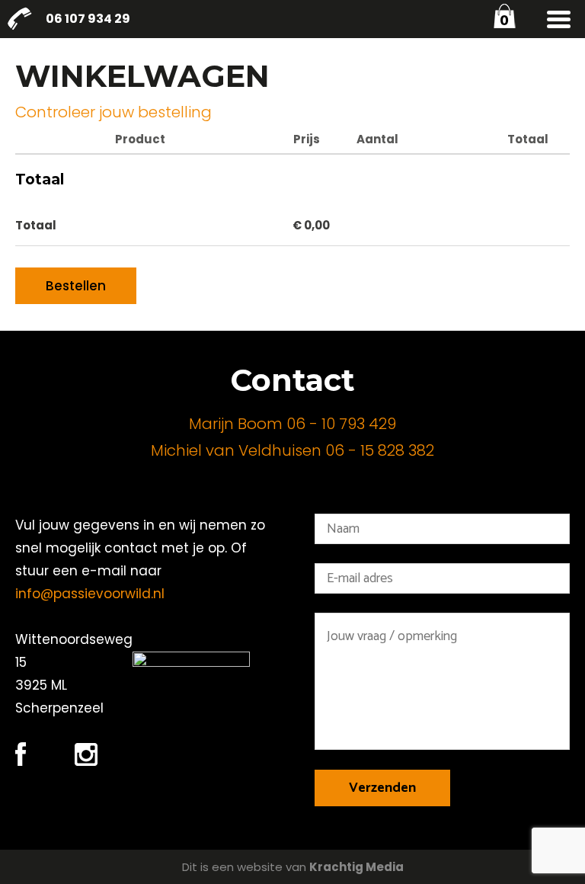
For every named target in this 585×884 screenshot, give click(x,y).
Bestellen (76, 286)
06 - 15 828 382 (379, 450)
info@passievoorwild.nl (90, 594)
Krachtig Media (356, 867)
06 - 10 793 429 (341, 423)
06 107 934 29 (88, 18)
